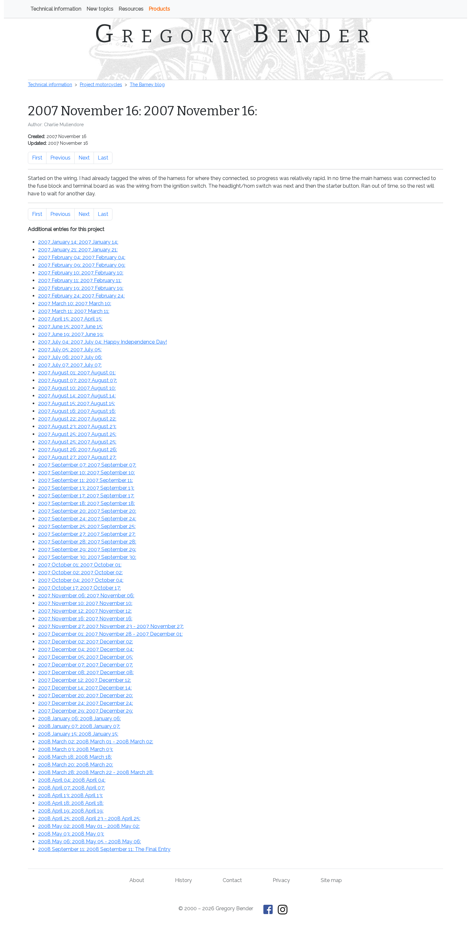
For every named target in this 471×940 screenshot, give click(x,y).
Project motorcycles (101, 84)
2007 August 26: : (77, 449)
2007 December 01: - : (110, 634)
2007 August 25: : (77, 434)
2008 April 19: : (70, 811)
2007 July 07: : (70, 365)
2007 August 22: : (77, 419)
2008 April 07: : (71, 788)
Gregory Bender (236, 33)
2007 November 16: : (85, 619)
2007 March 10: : (74, 303)
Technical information (55, 9)
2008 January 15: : (78, 734)
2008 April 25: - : (89, 818)
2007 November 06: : (86, 596)
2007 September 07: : (87, 465)
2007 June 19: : (70, 334)
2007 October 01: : (79, 565)
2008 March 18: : (75, 757)
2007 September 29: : (87, 549)
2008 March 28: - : (95, 772)
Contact (232, 880)
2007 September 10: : (86, 473)
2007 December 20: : (85, 695)
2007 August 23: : (77, 426)
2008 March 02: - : (95, 742)
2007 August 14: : (77, 396)
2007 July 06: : (70, 357)
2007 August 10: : (77, 388)
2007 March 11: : (73, 311)
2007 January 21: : (78, 250)
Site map (331, 880)
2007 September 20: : (87, 511)
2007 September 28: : (87, 542)
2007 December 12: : (84, 680)
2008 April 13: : (70, 795)
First (37, 158)
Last (103, 158)
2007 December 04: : (86, 649)
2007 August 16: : (77, 411)
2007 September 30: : (87, 557)
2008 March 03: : (75, 749)
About (136, 880)
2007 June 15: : (70, 326)
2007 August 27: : (77, 457)
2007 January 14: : (78, 242)
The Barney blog (147, 84)
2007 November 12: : (85, 611)
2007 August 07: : (77, 380)
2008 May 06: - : (89, 841)
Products (159, 9)
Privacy (281, 880)
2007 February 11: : (79, 280)
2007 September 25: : (87, 526)
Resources (131, 9)
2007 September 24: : (87, 519)
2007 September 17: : (86, 496)
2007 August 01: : (77, 373)
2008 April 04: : (71, 780)
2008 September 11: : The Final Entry (104, 849)
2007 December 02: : (85, 642)
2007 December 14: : (85, 688)
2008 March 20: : (75, 765)
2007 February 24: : (81, 296)
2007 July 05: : (70, 350)
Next (84, 158)
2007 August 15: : (76, 403)
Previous (60, 158)
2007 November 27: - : (111, 626)
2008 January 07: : (79, 726)
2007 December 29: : (85, 711)
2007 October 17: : (79, 588)
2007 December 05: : (85, 657)
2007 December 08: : (86, 672)
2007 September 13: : (86, 488)
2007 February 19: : (80, 288)
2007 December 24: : (85, 703)
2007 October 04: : (80, 580)
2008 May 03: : (71, 834)
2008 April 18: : (70, 803)
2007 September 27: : (87, 534)
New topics (100, 9)
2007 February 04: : (81, 257)
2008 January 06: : (79, 718)
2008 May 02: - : (89, 826)
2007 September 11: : (85, 480)
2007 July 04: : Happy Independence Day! (102, 342)
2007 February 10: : (80, 273)
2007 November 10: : (85, 603)
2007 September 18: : (86, 503)
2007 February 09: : (81, 265)
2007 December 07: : (85, 665)
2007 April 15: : (70, 319)
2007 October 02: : (80, 572)
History (183, 880)
